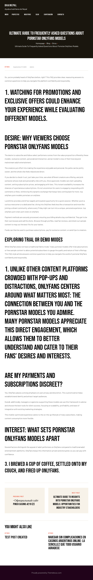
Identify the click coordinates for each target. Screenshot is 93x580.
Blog (37, 14)
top (81, 191)
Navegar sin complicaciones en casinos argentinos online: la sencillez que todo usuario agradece (67, 542)
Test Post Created (16, 537)
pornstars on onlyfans (31, 195)
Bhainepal (11, 5)
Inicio (6, 14)
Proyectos (15, 14)
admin (32, 67)
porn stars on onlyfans (30, 212)
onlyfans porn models (13, 195)
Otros (7, 67)
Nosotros (27, 14)
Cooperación (48, 14)
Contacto (60, 14)
